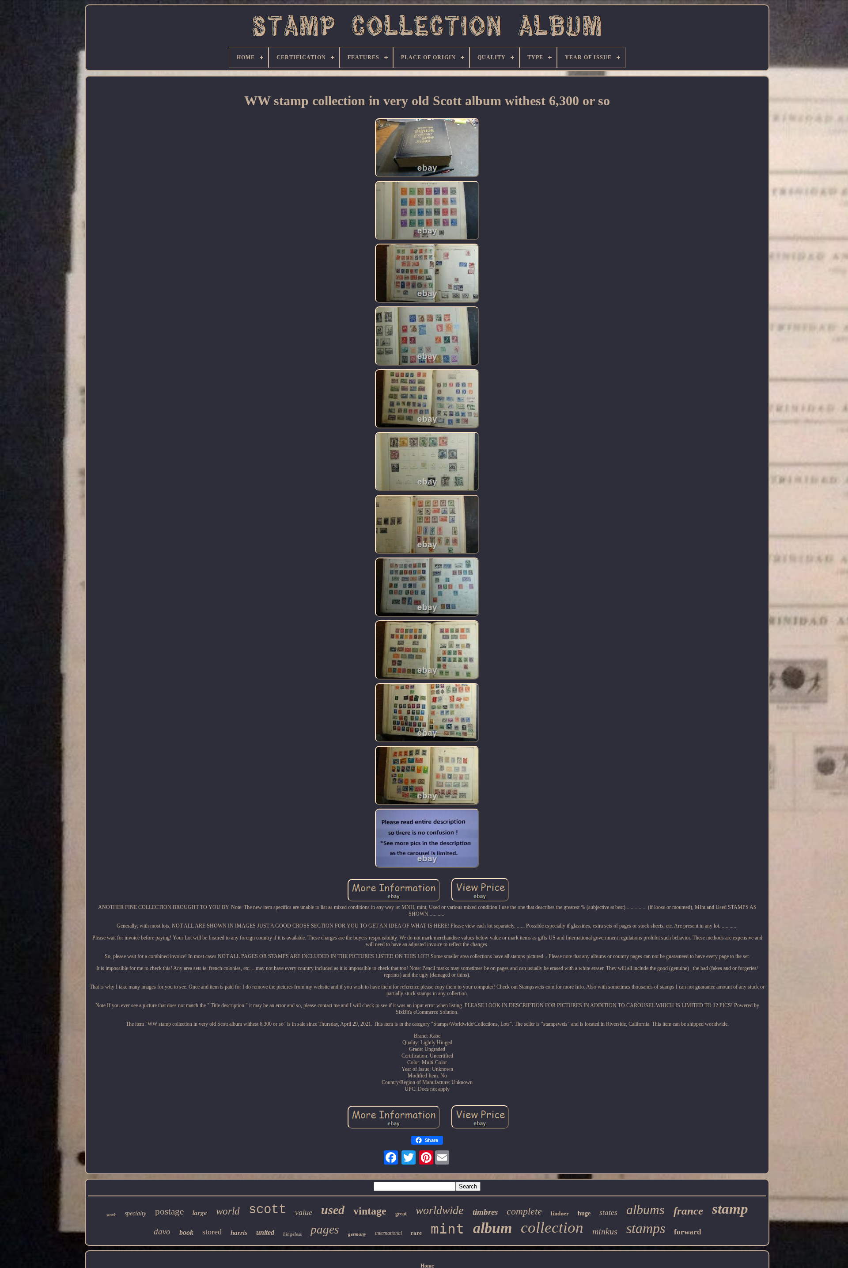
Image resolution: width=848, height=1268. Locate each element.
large (200, 1212)
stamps (645, 1228)
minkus (604, 1231)
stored (212, 1231)
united (265, 1232)
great (401, 1214)
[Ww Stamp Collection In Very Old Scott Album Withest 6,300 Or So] (427, 148)
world (228, 1211)
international (388, 1233)
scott (267, 1210)
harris (239, 1232)
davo (162, 1231)
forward (687, 1232)
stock (111, 1214)
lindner (560, 1213)
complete (524, 1211)
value (303, 1212)
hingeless (292, 1234)
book (186, 1232)
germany (357, 1234)
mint (447, 1229)
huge (584, 1213)
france (688, 1211)
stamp (730, 1209)
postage (169, 1211)
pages (324, 1229)
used (332, 1210)
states (608, 1212)
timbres (485, 1212)
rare (416, 1233)
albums (645, 1209)
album (492, 1228)
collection (552, 1227)
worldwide (440, 1210)
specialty (135, 1213)
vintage (369, 1211)
